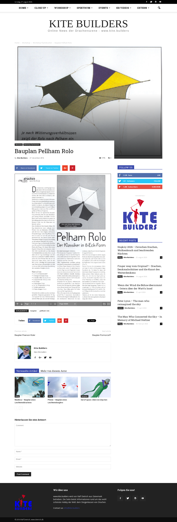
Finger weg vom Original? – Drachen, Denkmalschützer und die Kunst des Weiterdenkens (139, 269)
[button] (159, 8)
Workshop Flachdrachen (32, 145)
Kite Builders (22, 158)
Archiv (120, 308)
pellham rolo (44, 311)
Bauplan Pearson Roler (25, 335)
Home (17, 43)
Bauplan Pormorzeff (101, 335)
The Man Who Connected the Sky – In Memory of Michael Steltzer (140, 318)
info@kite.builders (72, 508)
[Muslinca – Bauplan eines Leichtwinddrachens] (30, 387)
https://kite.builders (40, 352)
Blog (17, 396)
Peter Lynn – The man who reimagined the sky (133, 302)
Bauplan (85, 396)
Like (158, 175)
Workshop (18, 145)
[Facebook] (147, 2)
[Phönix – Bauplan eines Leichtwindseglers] (63, 387)
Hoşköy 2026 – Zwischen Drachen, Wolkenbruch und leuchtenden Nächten (138, 250)
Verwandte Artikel (26, 370)
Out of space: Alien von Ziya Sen (94, 400)
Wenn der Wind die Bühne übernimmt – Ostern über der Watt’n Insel (140, 287)
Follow (157, 181)
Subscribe (156, 187)
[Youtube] (160, 2)
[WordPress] (156, 2)
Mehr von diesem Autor (54, 370)
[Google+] (41, 357)
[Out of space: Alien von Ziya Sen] (96, 387)
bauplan (33, 311)
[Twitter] (151, 2)
